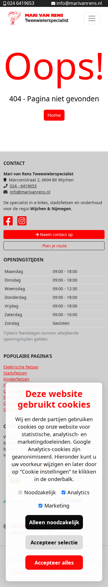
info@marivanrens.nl (30, 192)
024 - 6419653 (23, 186)
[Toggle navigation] (92, 18)
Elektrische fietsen (21, 367)
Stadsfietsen (15, 373)
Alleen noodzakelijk (54, 522)
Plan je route (54, 245)
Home (54, 115)
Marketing (56, 505)
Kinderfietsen (16, 379)
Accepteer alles (54, 562)
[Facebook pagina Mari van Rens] (8, 220)
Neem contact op (56, 234)
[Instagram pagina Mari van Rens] (21, 220)
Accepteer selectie (54, 542)
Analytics (78, 492)
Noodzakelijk (40, 492)
